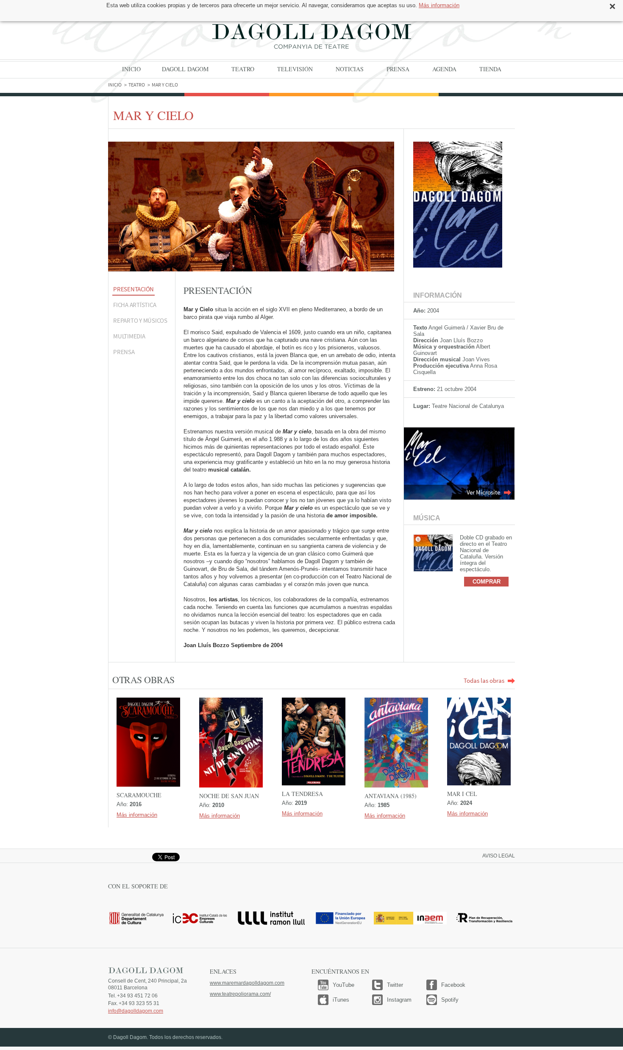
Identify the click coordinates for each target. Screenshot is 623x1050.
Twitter (395, 985)
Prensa (398, 69)
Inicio (131, 69)
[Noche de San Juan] (231, 743)
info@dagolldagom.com (135, 1011)
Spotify (450, 1000)
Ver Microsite (483, 492)
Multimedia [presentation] (129, 336)
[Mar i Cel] (479, 741)
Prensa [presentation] (124, 352)
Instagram (399, 1000)
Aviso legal (498, 856)
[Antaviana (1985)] (396, 743)
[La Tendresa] (313, 741)
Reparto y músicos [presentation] (140, 320)
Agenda (444, 69)
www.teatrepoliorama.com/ (240, 994)
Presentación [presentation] (133, 289)
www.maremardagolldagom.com (247, 983)
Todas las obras (484, 680)
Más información (439, 5)
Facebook (453, 985)
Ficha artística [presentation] (134, 305)
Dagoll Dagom (311, 36)
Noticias (350, 69)
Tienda (490, 69)
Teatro (242, 69)
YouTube (343, 985)
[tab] (141, 290)
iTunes (341, 1000)
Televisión (295, 69)
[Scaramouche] (148, 742)
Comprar (487, 581)
